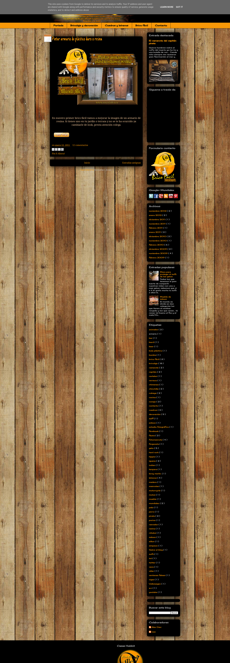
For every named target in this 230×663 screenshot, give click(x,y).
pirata (152, 516)
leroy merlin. (155, 473)
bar (151, 338)
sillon (152, 541)
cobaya (153, 393)
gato (151, 448)
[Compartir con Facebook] (62, 149)
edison (153, 423)
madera (153, 482)
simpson (153, 546)
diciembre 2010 (158, 236)
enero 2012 (155, 215)
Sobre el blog (156, 550)
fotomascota (156, 440)
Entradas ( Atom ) (103, 170)
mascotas (154, 486)
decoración (155, 414)
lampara (153, 469)
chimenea (154, 384)
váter (152, 571)
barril (152, 342)
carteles (153, 376)
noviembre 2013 (158, 211)
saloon (153, 537)
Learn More (166, 7)
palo (151, 507)
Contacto (161, 25)
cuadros (153, 410)
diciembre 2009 (158, 249)
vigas (152, 579)
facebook (154, 431)
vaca (151, 567)
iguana (152, 461)
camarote (154, 367)
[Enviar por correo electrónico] (53, 149)
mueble (153, 499)
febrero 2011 (156, 228)
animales (154, 329)
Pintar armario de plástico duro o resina (77, 39)
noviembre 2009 (158, 253)
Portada (58, 25)
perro (152, 512)
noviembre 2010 (158, 240)
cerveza (153, 380)
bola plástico (156, 351)
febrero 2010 (156, 245)
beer (151, 346)
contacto (154, 406)
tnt (151, 558)
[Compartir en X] (59, 149)
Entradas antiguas (131, 163)
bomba (153, 355)
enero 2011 (155, 232)
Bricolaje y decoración (84, 25)
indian (152, 465)
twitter (152, 562)
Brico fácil (141, 25)
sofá (151, 554)
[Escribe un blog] (56, 149)
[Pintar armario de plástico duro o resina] (61, 139)
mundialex (154, 503)
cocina (152, 397)
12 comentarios (80, 145)
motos (152, 495)
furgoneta (154, 444)
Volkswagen (155, 584)
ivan (154, 632)
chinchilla (154, 389)
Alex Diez (156, 627)
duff (151, 418)
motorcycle (155, 490)
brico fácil (154, 359)
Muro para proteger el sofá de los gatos (168, 274)
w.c (151, 588)
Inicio (87, 163)
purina (152, 520)
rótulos (153, 533)
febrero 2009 (157, 257)
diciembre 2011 (157, 219)
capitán (153, 372)
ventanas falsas (157, 575)
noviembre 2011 (157, 224)
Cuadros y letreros (116, 25)
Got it (179, 7)
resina (152, 528)
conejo (153, 401)
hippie (152, 457)
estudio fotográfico (159, 427)
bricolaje (153, 363)
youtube (153, 592)
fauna (152, 435)
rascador (154, 524)
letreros (153, 478)
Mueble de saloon (165, 298)
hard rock (154, 452)
